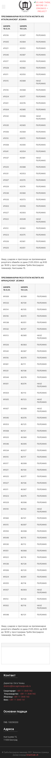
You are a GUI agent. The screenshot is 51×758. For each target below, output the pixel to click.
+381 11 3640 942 (24, 691)
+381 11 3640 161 (17, 700)
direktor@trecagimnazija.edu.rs (17, 686)
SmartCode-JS (32, 755)
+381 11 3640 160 (21, 697)
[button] (3, 7)
